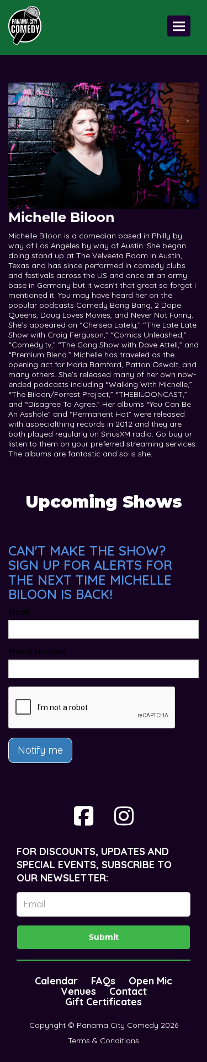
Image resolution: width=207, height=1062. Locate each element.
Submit (104, 937)
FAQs (103, 980)
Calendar (56, 980)
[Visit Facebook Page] (83, 816)
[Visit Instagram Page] (124, 816)
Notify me (40, 750)
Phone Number (37, 652)
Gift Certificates (103, 1001)
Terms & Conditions (103, 1040)
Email (19, 612)
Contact (128, 991)
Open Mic (150, 980)
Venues (78, 991)
